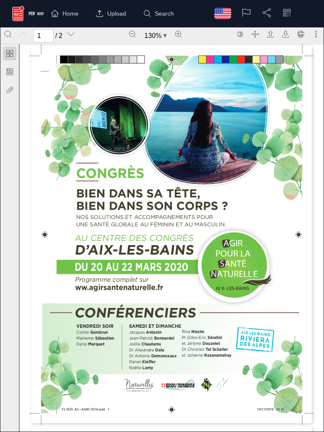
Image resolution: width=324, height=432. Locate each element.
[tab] (9, 55)
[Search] (8, 34)
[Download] (285, 34)
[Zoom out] (132, 34)
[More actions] (316, 34)
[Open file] (270, 34)
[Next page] (71, 34)
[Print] (301, 34)
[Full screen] (255, 34)
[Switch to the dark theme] (240, 34)
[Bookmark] (9, 71)
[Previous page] (23, 34)
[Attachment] (9, 90)
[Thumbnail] (9, 53)
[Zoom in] (178, 34)
